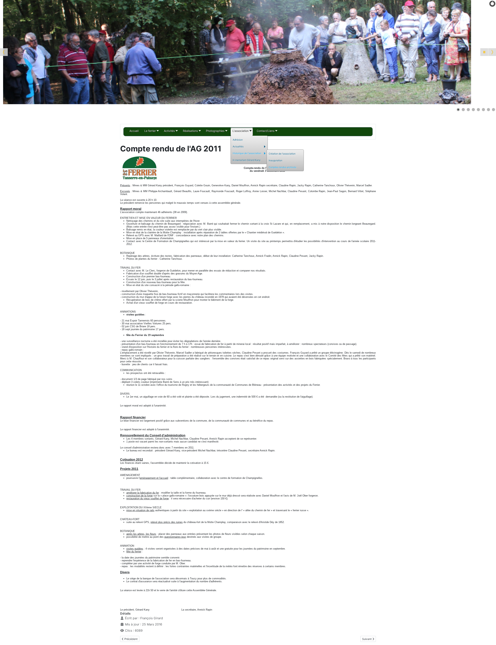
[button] (484, 52)
